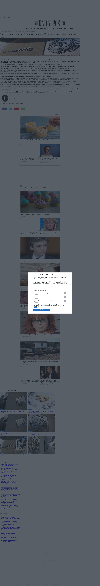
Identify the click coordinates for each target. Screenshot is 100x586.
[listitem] (50, 290)
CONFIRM (42, 309)
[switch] (64, 293)
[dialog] (50, 293)
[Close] (70, 275)
